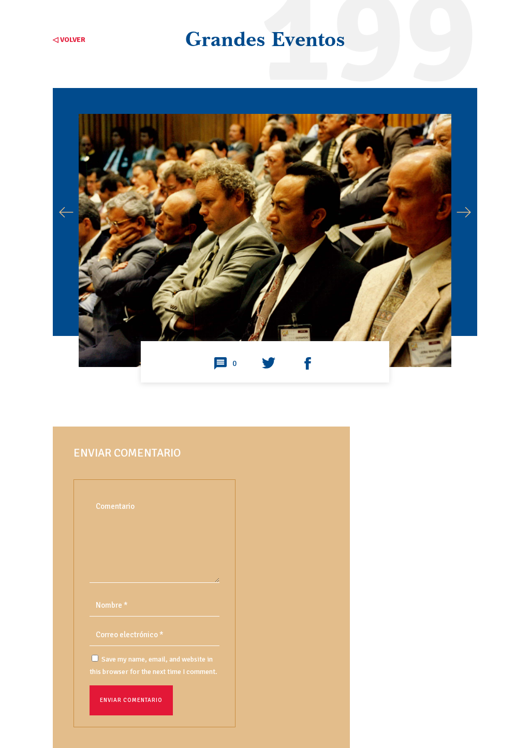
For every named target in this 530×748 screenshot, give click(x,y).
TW (268, 364)
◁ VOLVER (69, 39)
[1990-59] (265, 329)
